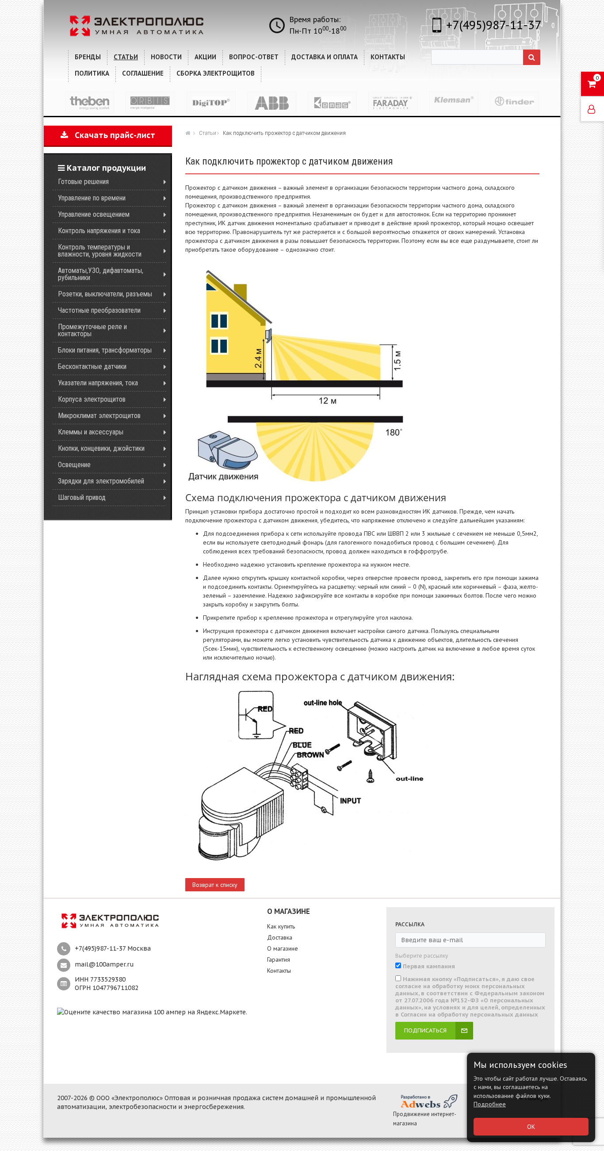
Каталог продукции (105, 168)
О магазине (282, 948)
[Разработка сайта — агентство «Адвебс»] (428, 1101)
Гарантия (278, 959)
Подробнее (490, 1104)
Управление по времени (92, 198)
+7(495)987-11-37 (493, 24)
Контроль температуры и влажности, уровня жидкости (99, 250)
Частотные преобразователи (99, 310)
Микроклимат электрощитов (99, 415)
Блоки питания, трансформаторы (105, 350)
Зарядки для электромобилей (101, 481)
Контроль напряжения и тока (99, 230)
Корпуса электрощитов (92, 399)
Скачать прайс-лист (111, 135)
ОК (531, 1127)
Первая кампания (429, 966)
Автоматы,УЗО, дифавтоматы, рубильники (100, 274)
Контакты (279, 971)
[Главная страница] (188, 133)
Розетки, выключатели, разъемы (105, 294)
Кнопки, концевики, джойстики (101, 448)
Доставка (279, 937)
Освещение (74, 464)
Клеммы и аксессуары (90, 432)
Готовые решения (83, 181)
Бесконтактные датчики (92, 366)
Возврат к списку (214, 885)
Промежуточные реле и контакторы (92, 330)
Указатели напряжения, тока (98, 383)
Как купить (281, 926)
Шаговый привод (82, 497)
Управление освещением (94, 214)
